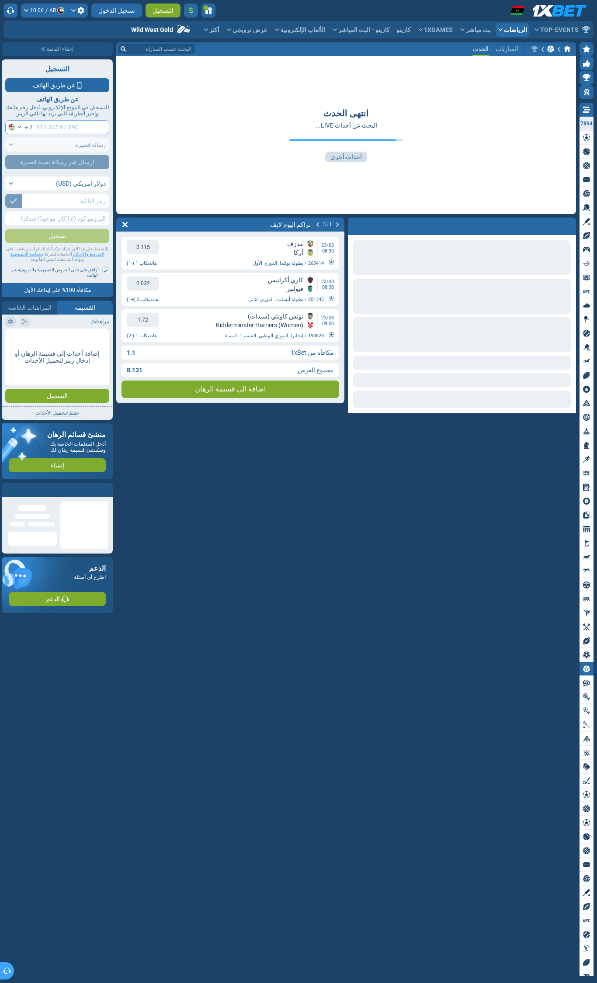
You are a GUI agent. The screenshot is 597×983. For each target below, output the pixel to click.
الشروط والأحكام (88, 254)
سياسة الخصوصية (25, 254)
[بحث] (123, 49)
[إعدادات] (77, 10)
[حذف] (125, 224)
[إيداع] (191, 10)
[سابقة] (337, 224)
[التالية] (317, 224)
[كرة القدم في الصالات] (550, 49)
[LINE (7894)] (567, 49)
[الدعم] (10, 10)
